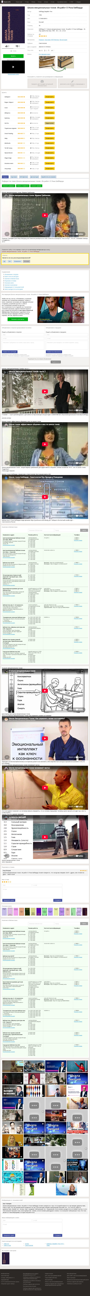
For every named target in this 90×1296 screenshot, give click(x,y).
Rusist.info (7, 2)
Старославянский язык (51, 1277)
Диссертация (63, 40)
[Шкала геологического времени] (27, 912)
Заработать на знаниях (48, 177)
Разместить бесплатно (54, 352)
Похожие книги (9, 283)
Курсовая (47, 40)
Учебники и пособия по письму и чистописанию (32, 1281)
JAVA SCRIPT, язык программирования (77, 1275)
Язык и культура (71, 1277)
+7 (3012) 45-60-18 (78, 639)
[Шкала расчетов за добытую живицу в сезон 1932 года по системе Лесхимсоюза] (50, 912)
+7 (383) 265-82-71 (78, 604)
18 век (33, 2)
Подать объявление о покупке (12, 332)
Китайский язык (5, 1273)
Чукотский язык (5, 1275)
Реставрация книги (44, 54)
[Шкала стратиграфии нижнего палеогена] (10, 912)
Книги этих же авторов (11, 276)
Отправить (57, 900)
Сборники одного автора (8, 1283)
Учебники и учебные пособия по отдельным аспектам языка (31, 1277)
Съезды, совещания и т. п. (8, 1277)
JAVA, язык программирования (53, 1275)
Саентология (29, 1245)
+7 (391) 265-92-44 (78, 591)
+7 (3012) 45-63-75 (78, 640)
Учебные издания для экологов (31, 1284)
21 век (52, 2)
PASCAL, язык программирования (54, 1281)
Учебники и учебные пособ (74, 1283)
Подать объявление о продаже (56, 332)
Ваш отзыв (5, 879)
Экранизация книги (13, 74)
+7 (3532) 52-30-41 (78, 651)
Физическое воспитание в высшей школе (78, 1279)
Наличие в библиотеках (12, 278)
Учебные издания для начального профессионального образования (32, 1288)
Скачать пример (36, 186)
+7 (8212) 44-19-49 (78, 539)
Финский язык (49, 1279)
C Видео (78, 2)
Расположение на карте (9, 545)
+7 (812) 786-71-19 (78, 627)
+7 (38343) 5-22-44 (78, 617)
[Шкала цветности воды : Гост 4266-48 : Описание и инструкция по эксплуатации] (21, 912)
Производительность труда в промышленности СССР (30, 1274)
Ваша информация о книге (10, 1217)
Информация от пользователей (14, 287)
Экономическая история (29, 1286)
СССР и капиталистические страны (10, 1281)
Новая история (49, 1273)
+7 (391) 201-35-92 (78, 589)
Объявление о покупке (11, 274)
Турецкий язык (5, 1279)
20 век (46, 2)
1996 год (6, 1244)
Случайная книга (62, 2)
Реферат (41, 40)
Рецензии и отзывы (10, 281)
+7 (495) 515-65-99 (78, 550)
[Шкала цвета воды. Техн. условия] (56, 912)
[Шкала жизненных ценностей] (84, 912)
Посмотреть (50, 97)
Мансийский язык (71, 1273)
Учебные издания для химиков (75, 1281)
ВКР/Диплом (55, 40)
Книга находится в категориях (14, 289)
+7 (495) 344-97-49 (78, 562)
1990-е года (7, 1245)
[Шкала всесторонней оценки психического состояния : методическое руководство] (67, 912)
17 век (27, 2)
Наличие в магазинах (11, 285)
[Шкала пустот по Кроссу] (73, 912)
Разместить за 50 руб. (9, 352)
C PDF (71, 2)
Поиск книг (19, 2)
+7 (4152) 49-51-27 (78, 575)
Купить (13, 56)
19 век (40, 2)
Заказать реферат (8, 186)
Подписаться (56, 362)
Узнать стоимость (22, 186)
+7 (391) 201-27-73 (78, 588)
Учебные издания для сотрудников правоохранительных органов (54, 1284)
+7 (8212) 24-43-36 (78, 537)
